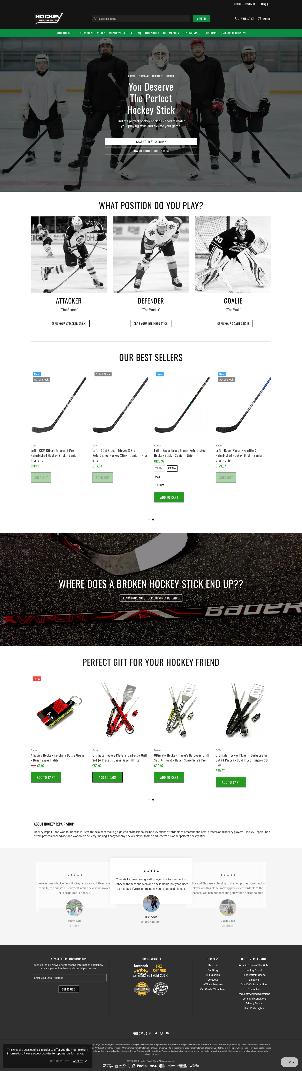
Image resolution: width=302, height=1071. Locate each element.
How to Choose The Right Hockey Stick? (254, 968)
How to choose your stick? (151, 151)
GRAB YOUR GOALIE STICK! (233, 323)
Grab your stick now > (151, 141)
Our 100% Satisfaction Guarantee (254, 987)
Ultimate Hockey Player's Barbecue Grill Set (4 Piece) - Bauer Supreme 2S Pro (181, 758)
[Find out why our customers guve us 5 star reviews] (141, 970)
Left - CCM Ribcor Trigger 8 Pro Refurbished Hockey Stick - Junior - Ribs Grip (120, 455)
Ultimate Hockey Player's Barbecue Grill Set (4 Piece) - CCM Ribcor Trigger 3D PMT (243, 760)
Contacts (212, 979)
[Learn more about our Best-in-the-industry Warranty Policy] (151, 989)
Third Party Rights (253, 1008)
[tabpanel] (182, 441)
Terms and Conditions (253, 998)
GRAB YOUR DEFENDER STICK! (151, 323)
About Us (212, 965)
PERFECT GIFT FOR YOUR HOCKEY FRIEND (151, 662)
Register (238, 4)
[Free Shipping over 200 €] (160, 970)
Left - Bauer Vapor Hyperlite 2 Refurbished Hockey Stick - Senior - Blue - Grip (240, 455)
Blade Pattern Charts (254, 974)
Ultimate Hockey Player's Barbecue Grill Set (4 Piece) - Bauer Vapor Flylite (119, 758)
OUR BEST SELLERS (151, 357)
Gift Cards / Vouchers (212, 989)
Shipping (254, 979)
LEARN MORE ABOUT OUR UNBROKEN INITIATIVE (151, 598)
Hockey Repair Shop (48, 18)
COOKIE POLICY (59, 1061)
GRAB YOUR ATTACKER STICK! (69, 323)
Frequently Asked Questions (253, 993)
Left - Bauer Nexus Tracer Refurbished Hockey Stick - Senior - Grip (180, 453)
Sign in (251, 4)
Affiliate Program (212, 984)
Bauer (157, 445)
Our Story (212, 970)
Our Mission (213, 974)
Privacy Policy (254, 1003)
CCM (33, 445)
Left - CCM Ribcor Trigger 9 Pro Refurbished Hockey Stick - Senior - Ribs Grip (55, 455)
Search (201, 18)
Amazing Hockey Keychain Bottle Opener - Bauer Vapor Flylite (58, 758)
